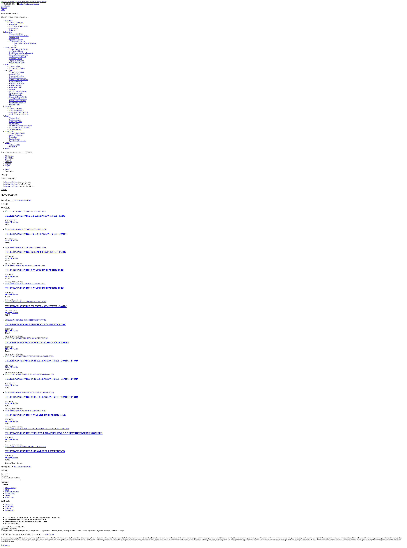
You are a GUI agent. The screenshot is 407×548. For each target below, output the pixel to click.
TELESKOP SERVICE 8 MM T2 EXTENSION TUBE (34, 270)
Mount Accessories (15, 95)
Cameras (8, 106)
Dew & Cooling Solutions (18, 91)
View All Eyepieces (16, 34)
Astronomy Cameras (16, 110)
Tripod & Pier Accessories (18, 99)
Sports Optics (9, 131)
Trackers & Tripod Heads (17, 57)
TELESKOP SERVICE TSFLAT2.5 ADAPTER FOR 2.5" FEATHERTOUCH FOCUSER (53, 433)
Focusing (12, 89)
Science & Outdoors (16, 135)
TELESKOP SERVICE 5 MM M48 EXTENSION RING (35, 415)
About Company (10, 488)
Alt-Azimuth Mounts (16, 51)
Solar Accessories (15, 129)
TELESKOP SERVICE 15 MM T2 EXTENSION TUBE (35, 251)
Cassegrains (13, 24)
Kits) (15, 45)
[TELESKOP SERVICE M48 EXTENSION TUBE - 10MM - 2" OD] (29, 392)
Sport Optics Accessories (17, 141)
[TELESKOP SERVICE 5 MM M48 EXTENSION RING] (25, 410)
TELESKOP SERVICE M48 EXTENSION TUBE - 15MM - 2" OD (41, 378)
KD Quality (50, 534)
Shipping (8, 508)
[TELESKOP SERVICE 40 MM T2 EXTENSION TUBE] (25, 320)
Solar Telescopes (15, 120)
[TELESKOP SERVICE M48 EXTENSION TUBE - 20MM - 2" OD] (29, 356)
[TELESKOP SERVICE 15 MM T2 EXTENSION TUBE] (25, 247)
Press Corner (9, 497)
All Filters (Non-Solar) (16, 68)
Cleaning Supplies (15, 85)
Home (7, 169)
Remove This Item (11, 182)
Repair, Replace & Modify (18, 97)
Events (7, 148)
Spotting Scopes (14, 139)
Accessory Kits (14, 74)
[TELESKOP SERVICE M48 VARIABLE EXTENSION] (25, 447)
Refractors (12, 30)
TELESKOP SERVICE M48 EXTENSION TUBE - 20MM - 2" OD (41, 360)
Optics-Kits (13, 146)
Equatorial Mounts (15, 59)
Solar (7, 116)
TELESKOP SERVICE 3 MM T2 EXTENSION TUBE (34, 288)
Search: (3, 152)
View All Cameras (15, 108)
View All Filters (14, 66)
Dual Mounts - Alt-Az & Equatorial (21, 53)
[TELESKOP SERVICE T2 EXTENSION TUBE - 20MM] (25, 302)
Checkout (8, 162)
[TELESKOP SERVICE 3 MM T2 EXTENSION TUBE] (25, 284)
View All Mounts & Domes (18, 49)
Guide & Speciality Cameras (18, 114)
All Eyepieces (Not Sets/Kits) (19, 36)
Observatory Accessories (17, 103)
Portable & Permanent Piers (18, 55)
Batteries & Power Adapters (18, 80)
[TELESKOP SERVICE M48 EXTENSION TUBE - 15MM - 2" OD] (29, 374)
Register (8, 164)
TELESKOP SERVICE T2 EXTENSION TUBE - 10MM (36, 233)
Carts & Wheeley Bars (16, 83)
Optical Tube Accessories (17, 101)
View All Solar (14, 118)
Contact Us (9, 504)
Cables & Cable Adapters (17, 78)
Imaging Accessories (16, 93)
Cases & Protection (15, 82)
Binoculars (13, 137)
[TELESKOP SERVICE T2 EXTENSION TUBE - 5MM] (25, 211)
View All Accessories (16, 72)
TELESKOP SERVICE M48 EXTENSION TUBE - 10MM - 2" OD (41, 397)
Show (3, 207)
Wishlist (15, 222)
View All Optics (14, 145)
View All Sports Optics (17, 133)
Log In (7, 165)
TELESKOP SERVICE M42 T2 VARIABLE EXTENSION (37, 342)
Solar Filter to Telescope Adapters (20, 125)
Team (7, 490)
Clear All (4, 190)
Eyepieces (8, 32)
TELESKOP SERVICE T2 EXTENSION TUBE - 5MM (35, 215)
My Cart (8, 160)
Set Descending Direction (22, 200)
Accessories (9, 70)
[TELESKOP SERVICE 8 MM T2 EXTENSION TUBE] (25, 265)
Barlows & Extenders (16, 76)
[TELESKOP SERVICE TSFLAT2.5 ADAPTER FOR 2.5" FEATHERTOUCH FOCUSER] (37, 429)
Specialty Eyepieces (16, 40)
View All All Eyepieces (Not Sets (25, 43)
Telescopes (8, 20)
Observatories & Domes (17, 62)
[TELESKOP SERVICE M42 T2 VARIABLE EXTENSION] (26, 338)
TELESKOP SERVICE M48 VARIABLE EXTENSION (35, 451)
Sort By (3, 200)
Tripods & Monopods (16, 61)
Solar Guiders (14, 124)
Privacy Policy (10, 493)
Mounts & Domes (11, 47)
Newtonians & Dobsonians (18, 26)
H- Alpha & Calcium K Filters (19, 127)
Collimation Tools (15, 87)
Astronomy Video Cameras (18, 112)
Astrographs (13, 28)
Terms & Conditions (12, 492)
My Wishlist (9, 158)
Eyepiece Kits (14, 38)
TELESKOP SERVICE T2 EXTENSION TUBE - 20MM (36, 306)
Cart (8, 222)
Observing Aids (14, 104)
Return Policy (9, 510)
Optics (7, 143)
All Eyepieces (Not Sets (17, 41)
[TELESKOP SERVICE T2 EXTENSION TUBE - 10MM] (25, 229)
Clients (7, 495)
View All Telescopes (16, 22)
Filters (7, 64)
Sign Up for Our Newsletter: (10, 478)
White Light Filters (15, 122)
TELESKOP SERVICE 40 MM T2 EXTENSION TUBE (35, 324)
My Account (9, 156)
